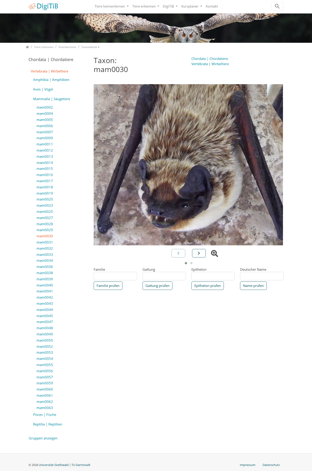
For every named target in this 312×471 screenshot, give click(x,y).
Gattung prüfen (157, 285)
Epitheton (198, 269)
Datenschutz (271, 465)
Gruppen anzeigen (43, 438)
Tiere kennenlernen (110, 6)
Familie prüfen (108, 285)
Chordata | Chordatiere (209, 58)
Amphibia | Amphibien (51, 79)
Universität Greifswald (54, 465)
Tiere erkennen (144, 6)
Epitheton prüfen (207, 285)
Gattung (149, 269)
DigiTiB (169, 6)
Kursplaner (190, 6)
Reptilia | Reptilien (47, 424)
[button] (186, 263)
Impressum (247, 465)
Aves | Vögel (43, 89)
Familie (99, 269)
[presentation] (199, 253)
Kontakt (212, 6)
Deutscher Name (253, 269)
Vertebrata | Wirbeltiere (210, 64)
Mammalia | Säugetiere (51, 98)
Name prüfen (253, 285)
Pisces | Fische (44, 414)
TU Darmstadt (80, 465)
